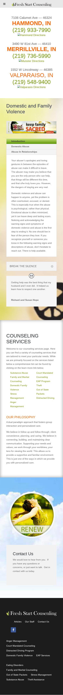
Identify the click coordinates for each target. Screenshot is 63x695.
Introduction (18, 141)
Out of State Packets (16, 675)
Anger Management (16, 641)
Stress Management (41, 675)
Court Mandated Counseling (20, 646)
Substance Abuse (19, 373)
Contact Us (43, 621)
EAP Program (43, 381)
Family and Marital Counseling (21, 670)
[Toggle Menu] (4, 4)
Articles (17, 621)
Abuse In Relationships (24, 151)
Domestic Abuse (20, 146)
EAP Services (43, 655)
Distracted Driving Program (20, 650)
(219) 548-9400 (31, 82)
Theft (39, 385)
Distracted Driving (45, 398)
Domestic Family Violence (19, 655)
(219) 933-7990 (31, 30)
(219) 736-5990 (31, 56)
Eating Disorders (14, 665)
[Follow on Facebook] (13, 629)
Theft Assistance (36, 679)
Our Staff (29, 621)
